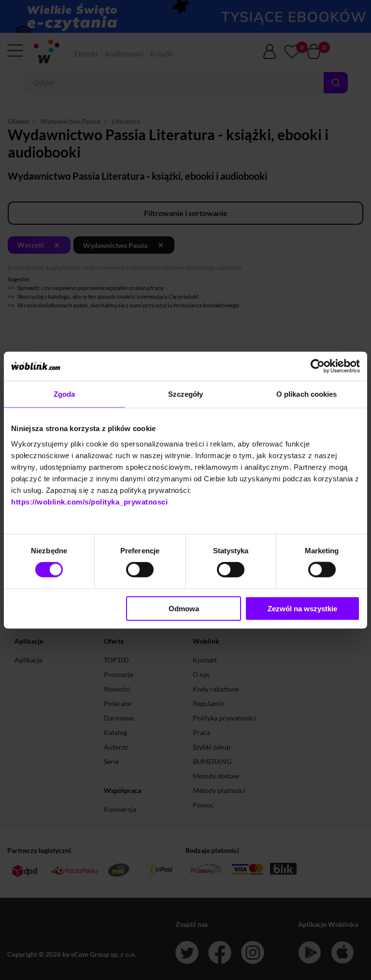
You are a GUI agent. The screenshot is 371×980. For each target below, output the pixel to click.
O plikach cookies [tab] (306, 394)
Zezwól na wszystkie (302, 608)
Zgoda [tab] (64, 394)
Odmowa (184, 608)
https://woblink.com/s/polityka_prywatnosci (89, 501)
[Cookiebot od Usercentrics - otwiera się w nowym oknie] (317, 366)
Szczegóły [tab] (185, 394)
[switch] (140, 569)
